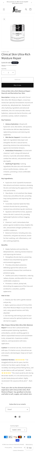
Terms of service (18, 447)
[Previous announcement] (3, 2)
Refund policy (29, 444)
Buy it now (17, 85)
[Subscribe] (27, 409)
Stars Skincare (10, 444)
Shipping (3, 65)
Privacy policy (8, 447)
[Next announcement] (31, 2)
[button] (4, 9)
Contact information (18, 450)
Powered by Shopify (19, 444)
